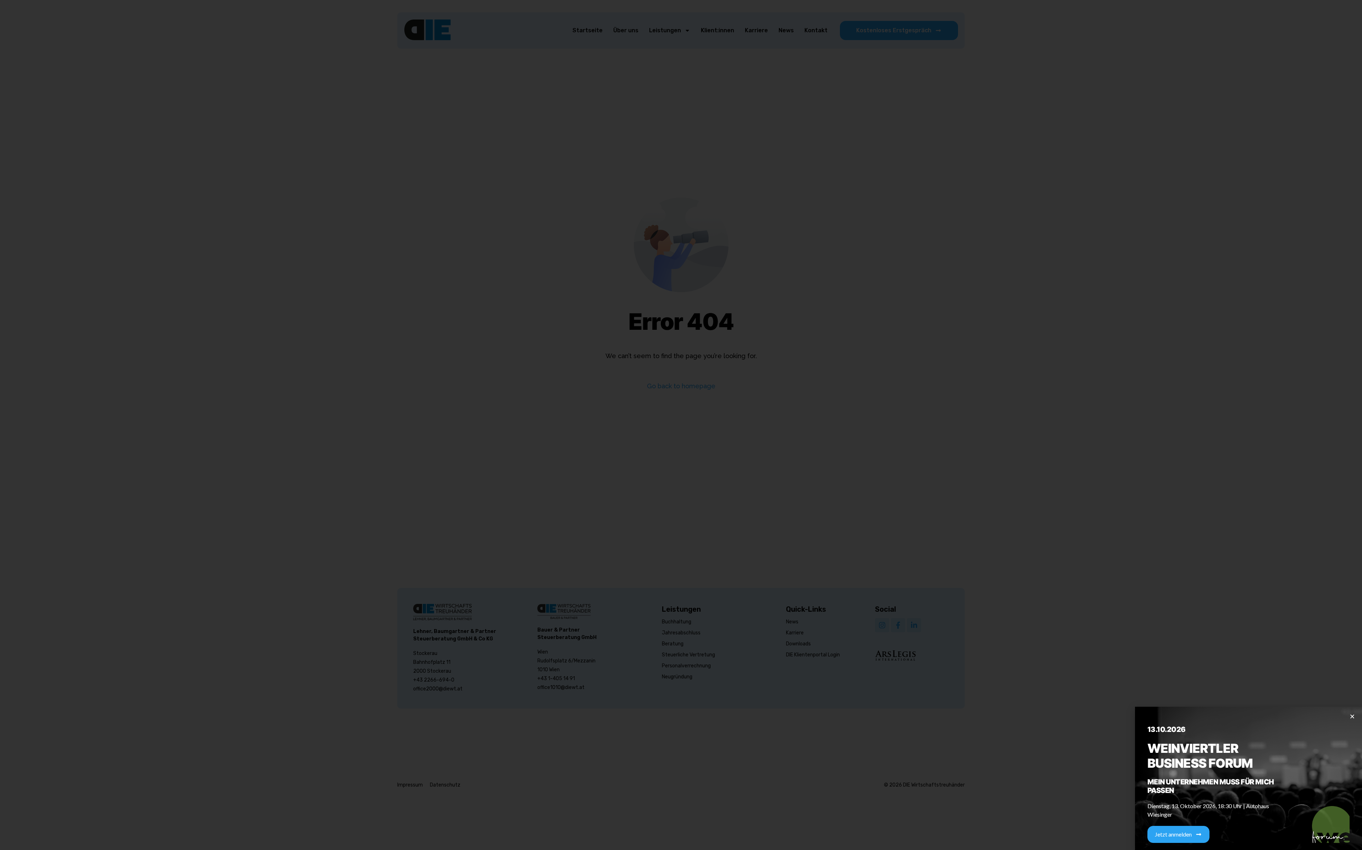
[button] (1352, 716)
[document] (681, 425)
